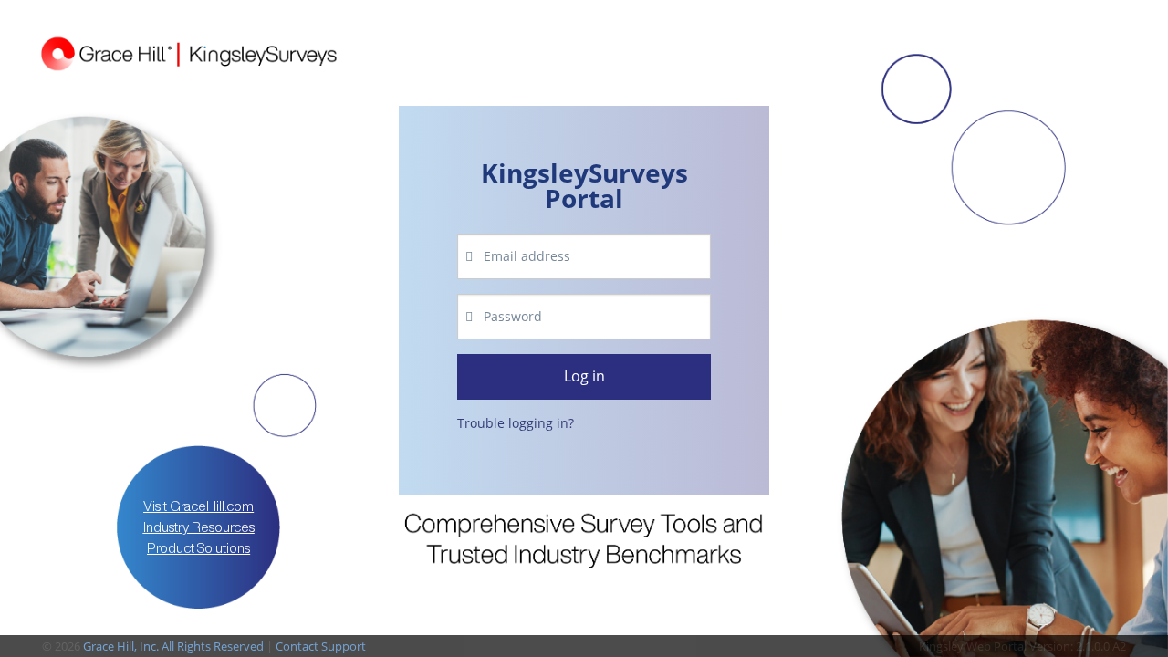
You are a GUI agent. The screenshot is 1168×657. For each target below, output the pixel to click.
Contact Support (321, 646)
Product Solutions (198, 548)
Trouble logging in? (515, 423)
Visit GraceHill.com (198, 506)
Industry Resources (199, 527)
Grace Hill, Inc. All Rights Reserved (173, 646)
